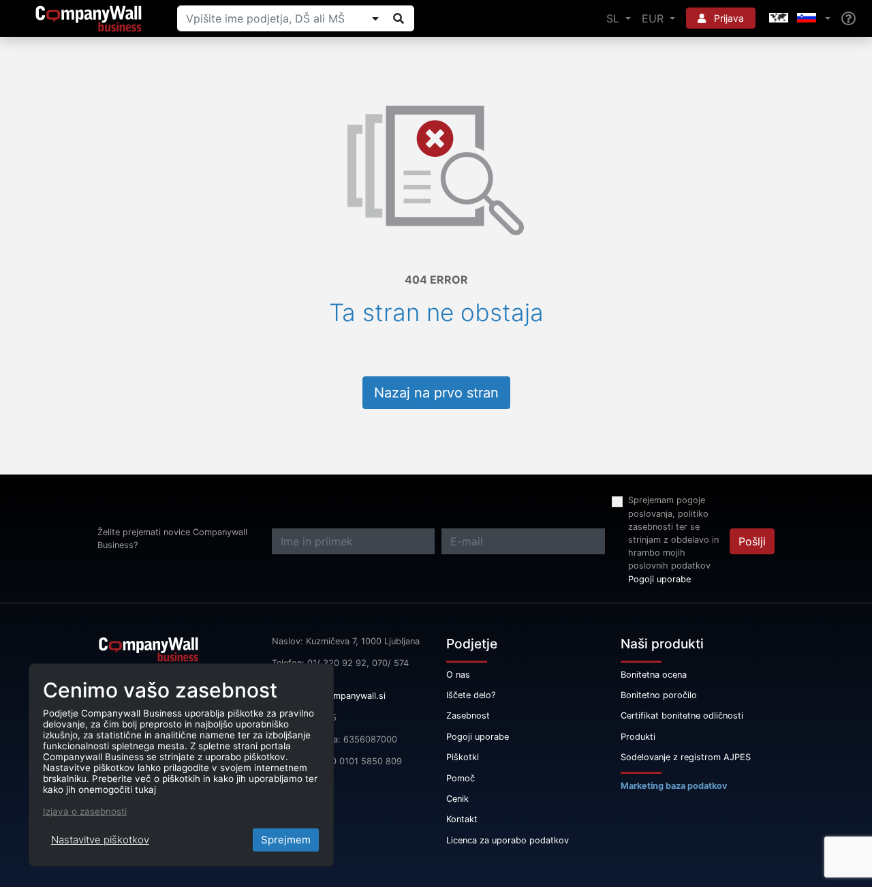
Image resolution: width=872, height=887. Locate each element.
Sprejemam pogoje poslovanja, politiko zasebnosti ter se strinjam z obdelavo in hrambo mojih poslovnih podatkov (673, 533)
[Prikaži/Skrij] (375, 18)
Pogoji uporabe (659, 579)
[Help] (848, 18)
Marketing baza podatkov (674, 786)
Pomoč (460, 778)
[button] (798, 18)
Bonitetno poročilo (659, 695)
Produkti (638, 737)
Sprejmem (286, 839)
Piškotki (462, 757)
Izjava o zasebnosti (85, 811)
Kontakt (462, 819)
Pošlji (752, 541)
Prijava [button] (727, 18)
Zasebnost (468, 715)
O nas (458, 675)
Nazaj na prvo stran (436, 393)
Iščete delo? (470, 695)
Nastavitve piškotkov (100, 839)
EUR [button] (654, 18)
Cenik (457, 799)
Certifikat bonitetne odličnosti (682, 715)
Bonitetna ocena (654, 675)
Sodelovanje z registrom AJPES (686, 757)
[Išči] (398, 18)
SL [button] (614, 18)
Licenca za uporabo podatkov (507, 840)
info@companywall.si (342, 696)
